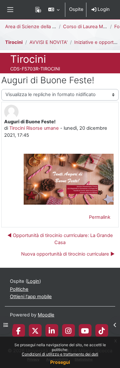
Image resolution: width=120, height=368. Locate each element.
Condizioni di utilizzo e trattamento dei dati (60, 354)
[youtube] (85, 330)
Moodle (46, 315)
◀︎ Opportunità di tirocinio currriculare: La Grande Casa (60, 239)
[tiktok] (102, 330)
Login (103, 9)
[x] (35, 330)
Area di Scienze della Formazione (41, 26)
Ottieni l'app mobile (31, 296)
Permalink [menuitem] (99, 217)
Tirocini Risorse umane (34, 128)
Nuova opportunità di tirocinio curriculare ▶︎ (68, 254)
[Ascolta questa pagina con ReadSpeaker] (38, 9)
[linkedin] (52, 330)
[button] (54, 9)
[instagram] (68, 330)
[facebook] (18, 330)
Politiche (19, 289)
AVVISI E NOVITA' (48, 42)
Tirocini (14, 42)
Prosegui (60, 362)
